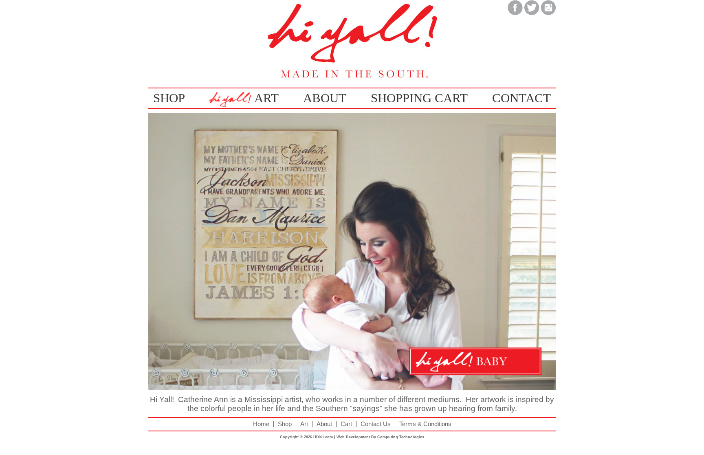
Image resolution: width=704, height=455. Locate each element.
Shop (285, 424)
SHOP (169, 98)
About (324, 424)
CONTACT (521, 98)
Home (261, 424)
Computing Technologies (400, 437)
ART (266, 98)
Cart (346, 424)
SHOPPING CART (419, 98)
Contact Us (376, 424)
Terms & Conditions (425, 424)
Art (304, 424)
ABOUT (324, 98)
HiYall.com (323, 437)
